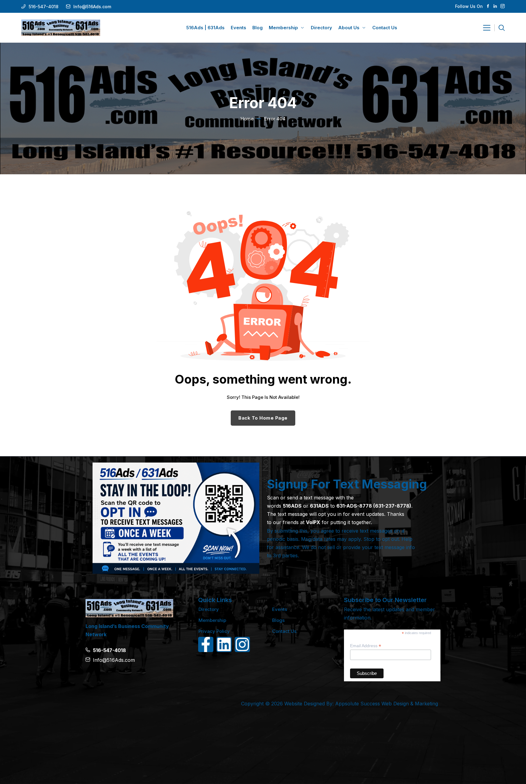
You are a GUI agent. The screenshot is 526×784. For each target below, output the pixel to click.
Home (247, 119)
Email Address (365, 646)
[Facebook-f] (205, 644)
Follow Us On (469, 6)
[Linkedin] (224, 644)
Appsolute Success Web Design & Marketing (386, 704)
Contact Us (284, 631)
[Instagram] (242, 644)
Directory (208, 609)
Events (279, 609)
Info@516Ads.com (92, 6)
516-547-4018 (43, 6)
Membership (212, 620)
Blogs (278, 620)
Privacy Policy (214, 631)
